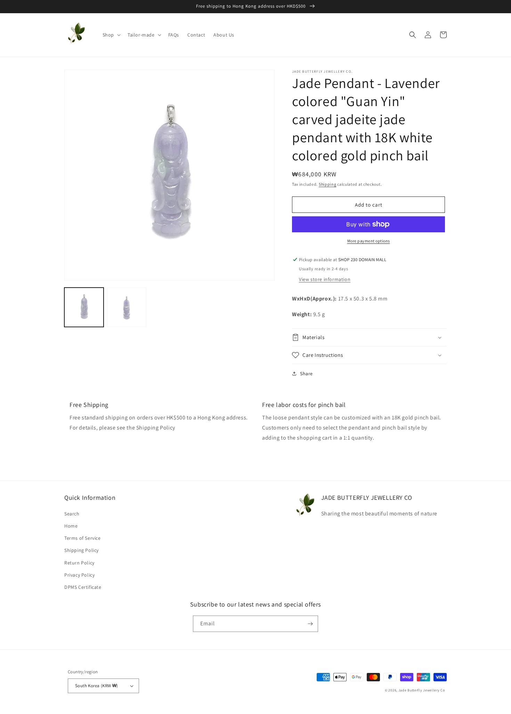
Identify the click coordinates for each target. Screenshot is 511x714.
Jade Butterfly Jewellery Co (421, 690)
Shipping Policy (81, 550)
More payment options (368, 240)
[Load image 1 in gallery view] (84, 307)
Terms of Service (82, 538)
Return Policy (79, 563)
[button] (110, 34)
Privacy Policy (79, 575)
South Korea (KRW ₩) (96, 686)
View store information (324, 279)
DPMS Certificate (83, 587)
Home (71, 526)
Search (72, 514)
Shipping (327, 184)
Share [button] (306, 373)
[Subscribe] (310, 624)
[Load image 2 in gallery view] (126, 307)
